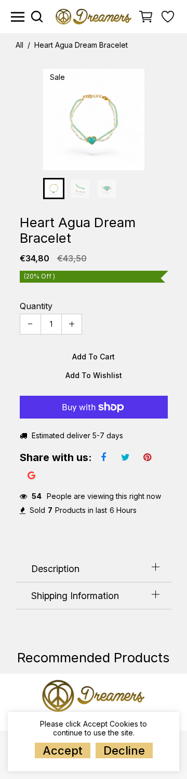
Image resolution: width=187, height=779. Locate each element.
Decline (124, 750)
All (19, 45)
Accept (63, 750)
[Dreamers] (93, 15)
